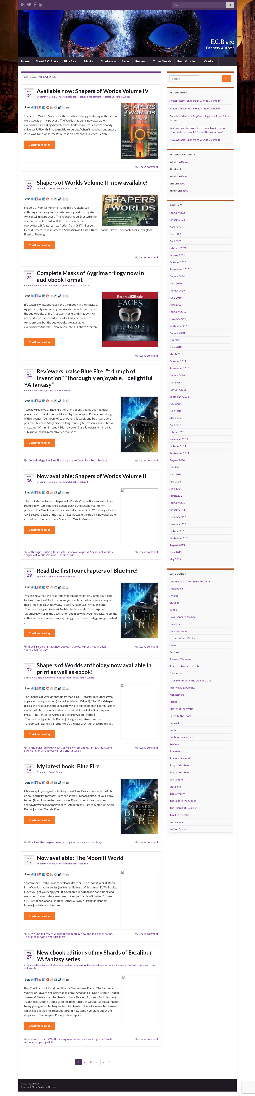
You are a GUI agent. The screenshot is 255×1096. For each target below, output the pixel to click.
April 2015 (175, 424)
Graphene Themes (47, 1087)
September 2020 (179, 269)
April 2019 (175, 304)
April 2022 (175, 226)
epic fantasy (47, 646)
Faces (126, 61)
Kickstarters (95, 96)
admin (43, 96)
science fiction (32, 750)
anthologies (35, 552)
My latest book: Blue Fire (68, 766)
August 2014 (177, 460)
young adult (99, 646)
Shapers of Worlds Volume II (41, 555)
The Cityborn (177, 793)
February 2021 (178, 248)
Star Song (175, 786)
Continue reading (39, 144)
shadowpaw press (78, 552)
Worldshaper (177, 821)
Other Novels (162, 61)
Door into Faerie (67, 964)
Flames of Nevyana (180, 659)
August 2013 (177, 545)
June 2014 (176, 474)
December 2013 (179, 516)
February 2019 (178, 311)
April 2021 (175, 241)
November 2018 (179, 318)
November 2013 (179, 523)
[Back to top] (246, 1074)
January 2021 (177, 255)
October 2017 (178, 361)
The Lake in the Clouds (138, 964)
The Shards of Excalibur (183, 807)
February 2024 (178, 212)
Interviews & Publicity (182, 687)
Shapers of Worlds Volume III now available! (92, 182)
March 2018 (176, 354)
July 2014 (175, 467)
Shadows (107, 61)
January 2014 (177, 509)
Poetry (174, 730)
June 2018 (176, 347)
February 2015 (178, 432)
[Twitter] (29, 4)
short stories (68, 555)
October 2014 (178, 446)
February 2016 (178, 389)
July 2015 (175, 403)
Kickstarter (59, 552)
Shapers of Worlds (121, 96)
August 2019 (177, 290)
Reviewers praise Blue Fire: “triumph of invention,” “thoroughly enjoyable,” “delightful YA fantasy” (88, 378)
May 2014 (175, 481)
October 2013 (178, 531)
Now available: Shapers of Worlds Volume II (92, 476)
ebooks (32, 1039)
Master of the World (181, 708)
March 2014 (176, 495)
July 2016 (175, 382)
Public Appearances (181, 737)
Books (52, 96)
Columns (175, 623)
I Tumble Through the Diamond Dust (191, 680)
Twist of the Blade (180, 814)
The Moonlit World (35, 936)
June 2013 (176, 552)
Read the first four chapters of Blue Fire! (87, 570)
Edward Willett (52, 747)
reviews (78, 460)
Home (25, 61)
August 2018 (177, 332)
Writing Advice (178, 829)
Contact (210, 61)
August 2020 (177, 276)
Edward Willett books (75, 747)
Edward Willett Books (66, 96)
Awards (174, 595)
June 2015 (176, 410)
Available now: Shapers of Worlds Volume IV (93, 90)
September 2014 (179, 453)
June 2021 (176, 233)
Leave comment (148, 166)
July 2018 (175, 340)
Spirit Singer (177, 779)
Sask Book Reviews (96, 460)
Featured (83, 96)
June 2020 (176, 283)
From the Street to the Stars (186, 666)
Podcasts (106, 96)
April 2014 (175, 488)
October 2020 (178, 262)
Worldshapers (56, 936)
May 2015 (175, 417)
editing (48, 552)
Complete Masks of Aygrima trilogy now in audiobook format (90, 276)
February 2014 (178, 502)
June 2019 (176, 297)
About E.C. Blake (46, 61)
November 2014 (179, 439)
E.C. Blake (222, 41)
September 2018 (179, 325)
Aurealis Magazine (39, 460)
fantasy (93, 747)
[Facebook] (35, 4)
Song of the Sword (117, 964)
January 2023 (177, 219)
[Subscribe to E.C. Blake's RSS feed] (23, 4)
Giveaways (176, 673)
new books (61, 646)
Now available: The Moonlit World (80, 857)
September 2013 (179, 538)
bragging (68, 460)
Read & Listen (187, 61)
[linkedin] (41, 4)
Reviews (141, 61)
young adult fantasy (36, 649)
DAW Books (35, 933)
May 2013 (175, 559)
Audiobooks (42, 285)
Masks (89, 61)
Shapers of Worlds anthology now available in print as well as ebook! (94, 668)
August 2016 (177, 375)
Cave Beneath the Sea (47, 964)
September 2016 (179, 368)
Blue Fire (70, 61)
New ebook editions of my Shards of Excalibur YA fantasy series (94, 955)
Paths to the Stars (180, 715)
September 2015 (179, 396)
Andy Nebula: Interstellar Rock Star (190, 581)
